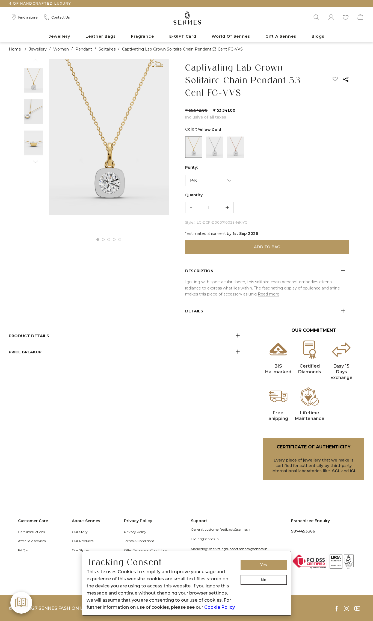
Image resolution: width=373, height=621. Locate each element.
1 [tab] (97, 239)
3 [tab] (108, 239)
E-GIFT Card (182, 36)
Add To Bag (267, 246)
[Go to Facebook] (339, 608)
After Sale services (32, 541)
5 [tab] (119, 239)
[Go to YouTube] (359, 608)
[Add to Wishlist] (335, 80)
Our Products (82, 541)
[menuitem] (59, 36)
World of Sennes (231, 36)
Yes (263, 564)
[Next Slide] (33, 160)
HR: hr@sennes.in (205, 539)
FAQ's (23, 550)
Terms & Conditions (139, 541)
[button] (315, 16)
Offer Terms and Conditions (145, 550)
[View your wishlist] (345, 16)
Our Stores (80, 550)
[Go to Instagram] (349, 608)
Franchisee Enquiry (310, 520)
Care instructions (31, 532)
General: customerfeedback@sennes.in (221, 529)
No (264, 579)
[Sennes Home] (186, 18)
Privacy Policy (135, 532)
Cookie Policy (219, 607)
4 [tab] (114, 239)
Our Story (80, 532)
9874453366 (303, 531)
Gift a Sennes (280, 36)
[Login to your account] (331, 16)
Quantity (194, 195)
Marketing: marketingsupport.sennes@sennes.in (229, 549)
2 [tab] (103, 239)
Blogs (318, 36)
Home (15, 49)
